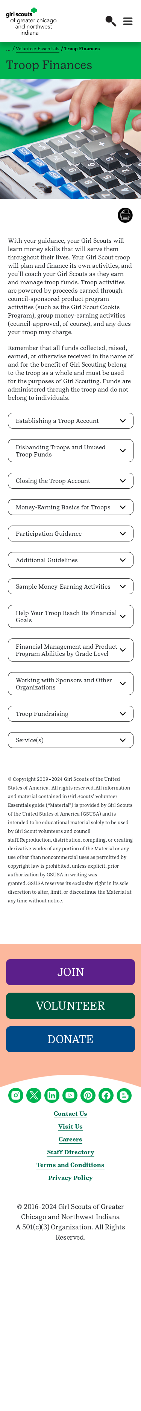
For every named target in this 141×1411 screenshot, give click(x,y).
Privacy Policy (70, 1177)
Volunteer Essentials (37, 48)
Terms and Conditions (70, 1165)
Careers (70, 1139)
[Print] (129, 215)
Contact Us (70, 1113)
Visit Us (70, 1126)
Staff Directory (70, 1152)
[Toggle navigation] (127, 21)
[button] (111, 21)
